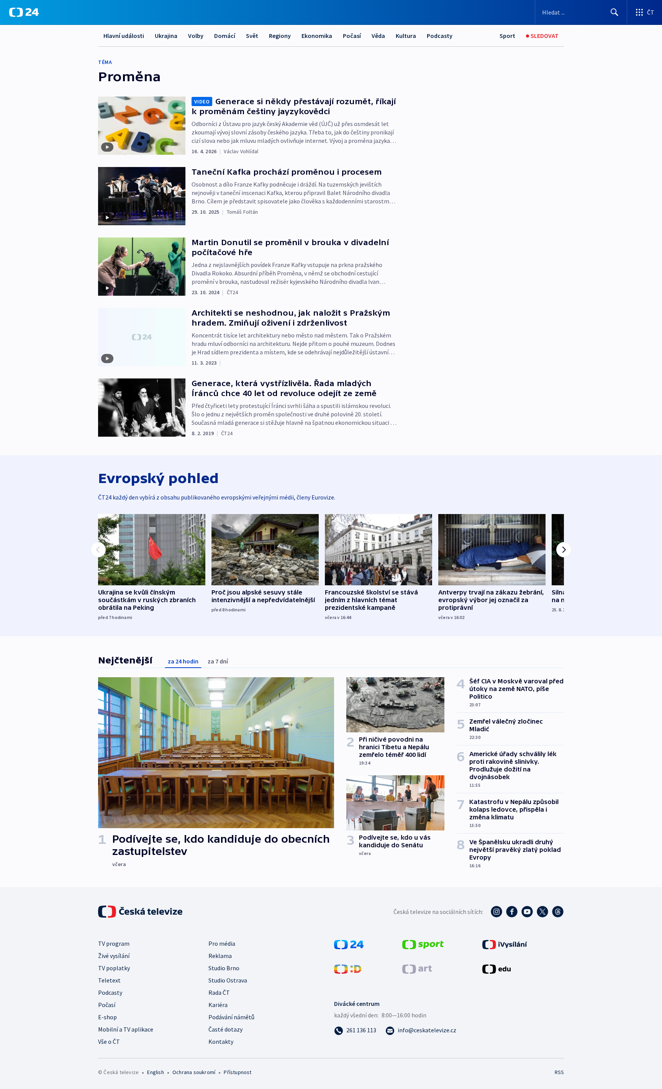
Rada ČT (219, 992)
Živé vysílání (113, 956)
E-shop (107, 1017)
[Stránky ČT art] (417, 968)
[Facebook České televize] (512, 912)
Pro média (221, 943)
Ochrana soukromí (193, 1072)
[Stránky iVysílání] (504, 944)
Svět (252, 35)
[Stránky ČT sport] (423, 944)
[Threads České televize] (558, 912)
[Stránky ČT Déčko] (347, 968)
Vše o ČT (109, 1041)
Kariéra (218, 1005)
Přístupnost (237, 1072)
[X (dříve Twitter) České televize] (542, 912)
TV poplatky (114, 968)
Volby (195, 35)
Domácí (224, 35)
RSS (559, 1072)
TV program (113, 943)
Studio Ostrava (227, 980)
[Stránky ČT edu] (496, 968)
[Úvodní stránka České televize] (141, 912)
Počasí (352, 35)
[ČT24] (24, 12)
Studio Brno (223, 968)
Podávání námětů (231, 1017)
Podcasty (439, 35)
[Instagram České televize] (496, 912)
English (155, 1072)
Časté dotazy (225, 1029)
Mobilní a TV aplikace (125, 1029)
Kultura (406, 35)
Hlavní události (123, 35)
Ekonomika (317, 35)
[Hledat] (614, 12)
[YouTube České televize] (527, 912)
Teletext (109, 980)
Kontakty (220, 1041)
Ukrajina (166, 35)
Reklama (220, 956)
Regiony (280, 35)
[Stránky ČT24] (349, 944)
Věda (378, 35)
